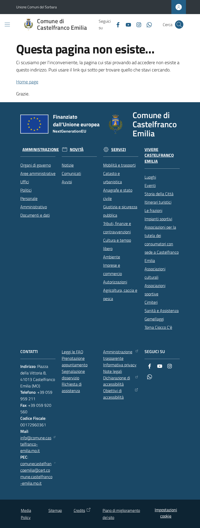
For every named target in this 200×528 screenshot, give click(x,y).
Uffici (24, 182)
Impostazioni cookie (166, 513)
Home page (27, 81)
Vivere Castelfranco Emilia (159, 156)
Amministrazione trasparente (117, 355)
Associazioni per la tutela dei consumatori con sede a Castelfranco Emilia (162, 244)
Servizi (118, 150)
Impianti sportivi (158, 219)
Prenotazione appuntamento (75, 361)
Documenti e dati (35, 215)
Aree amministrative (37, 173)
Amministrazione (40, 150)
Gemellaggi (154, 319)
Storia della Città (159, 194)
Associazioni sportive (155, 289)
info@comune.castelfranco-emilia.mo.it (35, 444)
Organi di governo (35, 165)
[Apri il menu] (7, 24)
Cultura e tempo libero (117, 244)
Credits (79, 510)
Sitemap (55, 510)
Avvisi (67, 182)
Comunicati (71, 173)
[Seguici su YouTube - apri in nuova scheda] (126, 24)
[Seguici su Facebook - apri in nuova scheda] (116, 24)
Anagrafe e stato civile (117, 194)
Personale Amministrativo (33, 202)
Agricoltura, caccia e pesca (120, 294)
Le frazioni (153, 210)
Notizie (68, 165)
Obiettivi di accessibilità (113, 393)
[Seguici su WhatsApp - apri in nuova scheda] (147, 24)
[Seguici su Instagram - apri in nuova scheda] (137, 24)
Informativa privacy (119, 365)
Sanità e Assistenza (162, 310)
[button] (179, 24)
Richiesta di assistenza (72, 387)
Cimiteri (151, 302)
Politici (26, 190)
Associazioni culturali (155, 273)
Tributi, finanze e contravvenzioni (117, 227)
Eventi (150, 185)
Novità (77, 150)
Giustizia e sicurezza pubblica (120, 211)
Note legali (112, 371)
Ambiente (111, 257)
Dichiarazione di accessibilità (116, 381)
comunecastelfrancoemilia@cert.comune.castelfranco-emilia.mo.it (36, 473)
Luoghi (150, 177)
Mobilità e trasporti (119, 165)
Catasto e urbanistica (112, 177)
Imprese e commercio (112, 269)
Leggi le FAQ (72, 352)
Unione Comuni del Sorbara (36, 7)
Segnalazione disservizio (73, 374)
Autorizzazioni (115, 282)
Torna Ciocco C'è (158, 327)
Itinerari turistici (158, 202)
